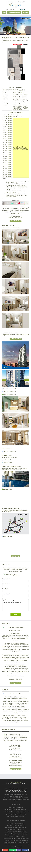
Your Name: (5, 579)
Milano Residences (10, 836)
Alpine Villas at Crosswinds (13, 825)
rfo (27, 811)
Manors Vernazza (23, 834)
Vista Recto (25, 842)
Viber (19, 850)
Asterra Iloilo (18, 827)
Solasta (10, 840)
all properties (21, 816)
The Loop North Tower (8, 842)
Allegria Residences (18, 823)
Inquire (5, 850)
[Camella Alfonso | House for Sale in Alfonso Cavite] (15, 5)
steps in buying (22, 812)
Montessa (17, 836)
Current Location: (6, 594)
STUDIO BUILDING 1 (15, 338)
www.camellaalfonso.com (16, 846)
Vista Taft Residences (8, 844)
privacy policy (22, 814)
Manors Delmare (15, 833)
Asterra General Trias (9, 827)
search (16, 816)
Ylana (15, 844)
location (13, 811)
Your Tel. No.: (5, 584)
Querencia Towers (25, 838)
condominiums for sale (21, 811)
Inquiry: (4, 599)
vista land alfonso (7, 811)
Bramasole (20, 829)
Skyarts (6, 840)
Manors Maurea (14, 834)
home (4, 12)
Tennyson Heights (17, 840)
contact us (25, 12)
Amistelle (22, 825)
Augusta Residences (12, 829)
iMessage (25, 850)
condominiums (15, 812)
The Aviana (24, 840)
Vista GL (20, 842)
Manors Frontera (23, 833)
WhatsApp (12, 850)
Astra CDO (24, 827)
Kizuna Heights (22, 831)
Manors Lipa (7, 834)
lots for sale (8, 812)
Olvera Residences (7, 838)
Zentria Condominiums (23, 844)
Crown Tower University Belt (12, 831)
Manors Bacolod (7, 833)
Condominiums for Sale (14, 12)
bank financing (9, 814)
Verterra (15, 842)
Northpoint (23, 836)
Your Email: (5, 589)
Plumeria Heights (16, 838)
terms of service (10, 816)
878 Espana (10, 823)
